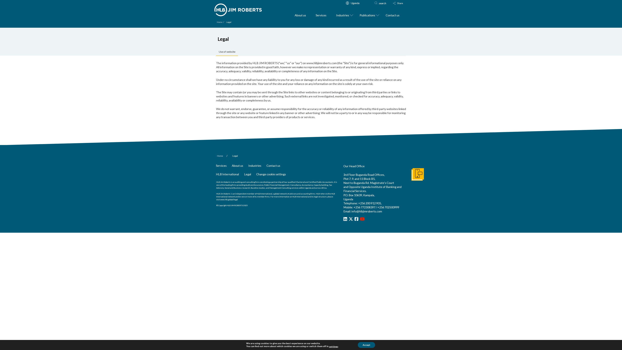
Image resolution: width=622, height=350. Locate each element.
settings (333, 346)
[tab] (227, 52)
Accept (366, 345)
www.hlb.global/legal (229, 199)
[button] (398, 3)
